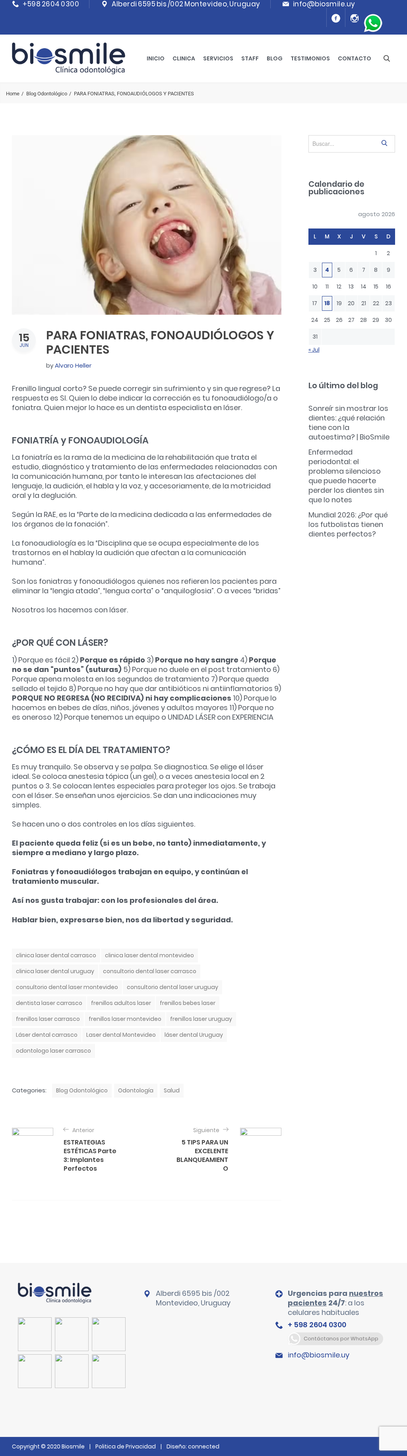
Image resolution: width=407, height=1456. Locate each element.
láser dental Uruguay (194, 1035)
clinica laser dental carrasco (56, 955)
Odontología (135, 1090)
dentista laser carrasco (49, 1003)
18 (327, 303)
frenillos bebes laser (187, 1003)
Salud (172, 1090)
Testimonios (310, 58)
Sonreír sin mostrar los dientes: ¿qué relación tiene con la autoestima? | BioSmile (349, 422)
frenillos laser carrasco (48, 1019)
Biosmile (74, 1446)
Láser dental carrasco (47, 1035)
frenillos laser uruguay (201, 1019)
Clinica (183, 58)
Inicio (156, 58)
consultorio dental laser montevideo (67, 987)
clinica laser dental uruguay (55, 971)
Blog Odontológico (46, 94)
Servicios (218, 58)
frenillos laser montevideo (125, 1019)
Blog (275, 58)
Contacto (354, 58)
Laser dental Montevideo (121, 1035)
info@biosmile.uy (318, 1355)
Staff (250, 58)
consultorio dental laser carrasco (149, 971)
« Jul (314, 350)
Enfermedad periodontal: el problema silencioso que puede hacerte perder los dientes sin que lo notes (346, 476)
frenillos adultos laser (121, 1003)
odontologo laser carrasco (53, 1051)
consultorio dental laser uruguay (172, 987)
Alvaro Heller (73, 365)
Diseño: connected (193, 1446)
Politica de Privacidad (125, 1446)
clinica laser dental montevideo (149, 955)
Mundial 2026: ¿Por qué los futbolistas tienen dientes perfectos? (348, 524)
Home (12, 94)
